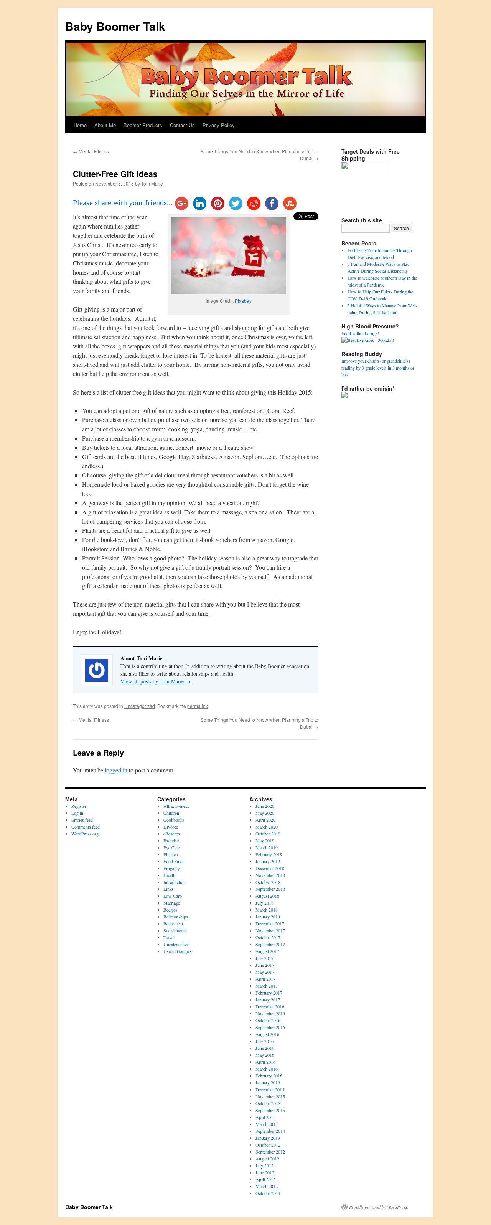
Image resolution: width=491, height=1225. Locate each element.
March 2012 (266, 1186)
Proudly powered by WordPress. (379, 1207)
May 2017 (264, 972)
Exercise (171, 840)
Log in (77, 813)
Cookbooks (174, 820)
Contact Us (182, 125)
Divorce (170, 827)
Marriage (171, 903)
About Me (105, 125)
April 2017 (265, 979)
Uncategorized (139, 706)
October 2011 (267, 1193)
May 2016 (264, 1055)
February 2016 (268, 1075)
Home (80, 125)
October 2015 (267, 1103)
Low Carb (172, 896)
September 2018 (270, 889)
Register (78, 806)
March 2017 (266, 986)
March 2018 (266, 910)
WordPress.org (85, 833)
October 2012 (267, 1145)
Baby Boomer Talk (115, 26)
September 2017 (270, 944)
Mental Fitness (91, 151)
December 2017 (269, 923)
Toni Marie (152, 183)
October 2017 (267, 937)
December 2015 (269, 1089)
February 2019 (268, 854)
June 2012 (264, 1172)
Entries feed (82, 820)
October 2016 (267, 1020)
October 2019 (267, 833)
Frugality (171, 868)
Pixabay (243, 300)
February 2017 (268, 993)
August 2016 (267, 1034)
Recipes (170, 910)
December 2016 (269, 1006)
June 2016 (264, 1048)
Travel (169, 937)
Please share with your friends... (123, 202)
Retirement (173, 923)
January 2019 (267, 861)
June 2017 (264, 965)
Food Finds (174, 861)
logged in (116, 770)
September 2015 (270, 1110)
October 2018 (267, 882)
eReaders (171, 833)
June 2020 (264, 806)
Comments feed (85, 827)
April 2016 (265, 1062)
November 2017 (270, 930)
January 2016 (267, 1082)
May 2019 (264, 840)
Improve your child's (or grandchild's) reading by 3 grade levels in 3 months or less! (377, 368)
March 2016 (266, 1069)
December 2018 (269, 868)
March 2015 (266, 1124)
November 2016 (270, 1013)
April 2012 (265, 1179)
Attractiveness (176, 806)
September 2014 (270, 1131)
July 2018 (264, 903)
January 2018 (267, 916)
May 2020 (264, 813)
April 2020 (265, 820)
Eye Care (171, 847)
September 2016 (270, 1027)
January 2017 (267, 999)
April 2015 (265, 1117)
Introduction (174, 882)
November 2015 (270, 1096)
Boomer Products (143, 125)
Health (169, 875)
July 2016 (264, 1041)
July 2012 (264, 1165)
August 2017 (267, 951)
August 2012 (267, 1158)
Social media (174, 930)
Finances (171, 854)
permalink (197, 706)
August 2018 (267, 896)
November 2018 (270, 875)
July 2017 (264, 958)
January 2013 (267, 1138)
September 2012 (270, 1152)
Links (168, 889)
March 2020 (266, 827)
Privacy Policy (219, 125)
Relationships (175, 916)
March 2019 (266, 847)
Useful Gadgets (177, 951)
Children (171, 813)
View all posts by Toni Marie (155, 681)
